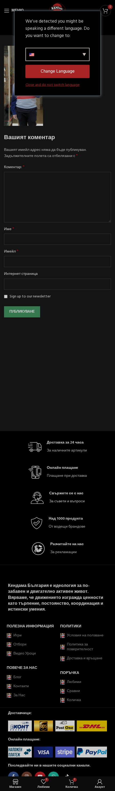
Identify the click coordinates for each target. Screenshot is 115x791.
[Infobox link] (57, 447)
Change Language (58, 71)
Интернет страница (21, 274)
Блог (17, 677)
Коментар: (14, 167)
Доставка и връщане (84, 658)
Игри (17, 635)
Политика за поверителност (80, 646)
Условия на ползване (85, 635)
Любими (74, 682)
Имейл (11, 252)
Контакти (21, 686)
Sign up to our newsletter (30, 297)
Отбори (19, 644)
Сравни (73, 691)
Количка (74, 700)
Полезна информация (30, 626)
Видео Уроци (24, 654)
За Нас (19, 695)
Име (9, 229)
